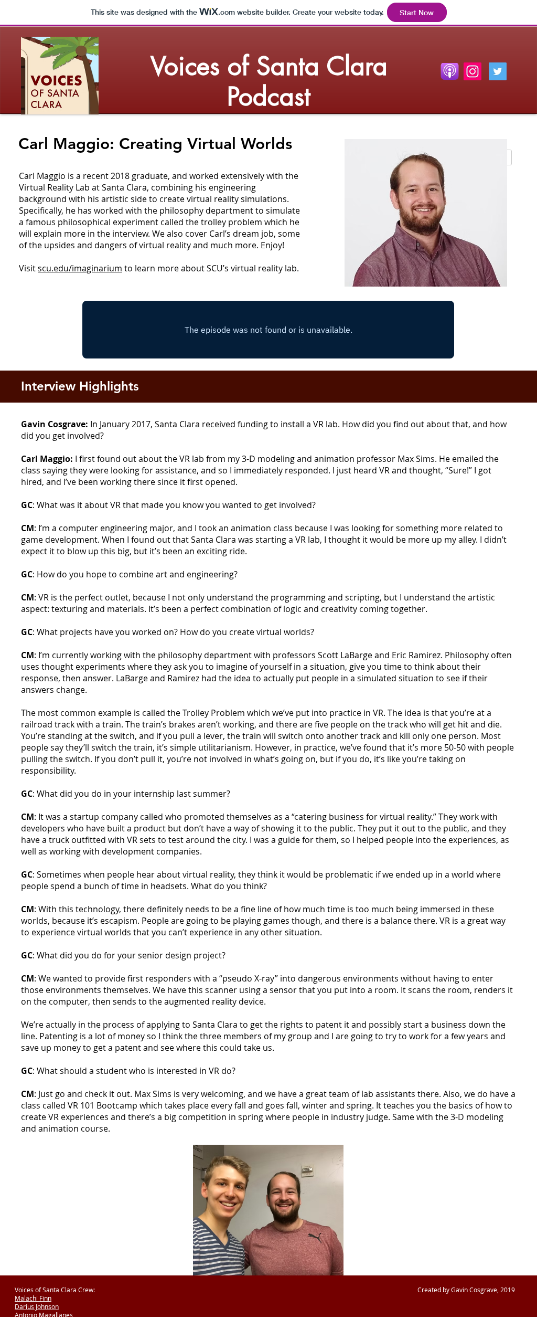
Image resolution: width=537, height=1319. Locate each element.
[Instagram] (472, 71)
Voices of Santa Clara (269, 66)
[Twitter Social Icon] (498, 71)
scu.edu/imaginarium (80, 268)
